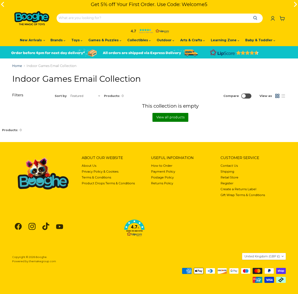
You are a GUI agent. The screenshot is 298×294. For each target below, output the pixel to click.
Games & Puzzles (104, 40)
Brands (57, 40)
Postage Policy (162, 177)
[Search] (255, 18)
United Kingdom (262, 256)
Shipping (227, 171)
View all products (170, 117)
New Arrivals (31, 40)
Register (227, 183)
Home (17, 66)
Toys (76, 40)
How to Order (161, 166)
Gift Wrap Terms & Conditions (243, 195)
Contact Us (229, 166)
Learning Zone (224, 40)
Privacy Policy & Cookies (100, 171)
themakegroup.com (42, 261)
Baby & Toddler (259, 40)
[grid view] (277, 96)
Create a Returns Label (238, 189)
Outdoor (165, 40)
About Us (89, 166)
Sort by (61, 96)
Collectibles (138, 40)
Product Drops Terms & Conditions (108, 183)
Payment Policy (163, 171)
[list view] (283, 96)
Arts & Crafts (191, 40)
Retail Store (229, 177)
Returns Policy (162, 183)
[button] (149, 31)
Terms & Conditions (96, 177)
